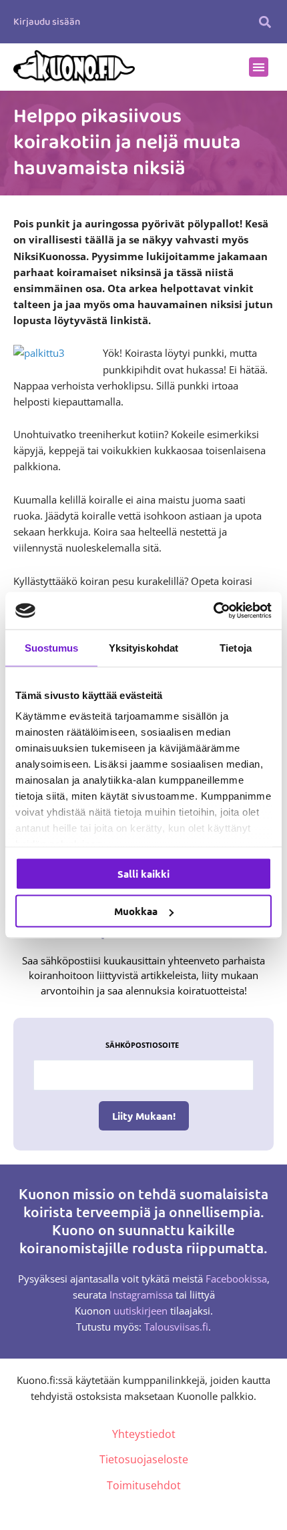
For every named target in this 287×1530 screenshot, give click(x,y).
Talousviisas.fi (176, 1326)
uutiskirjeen (140, 1310)
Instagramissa (141, 1294)
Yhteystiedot (144, 1434)
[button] (265, 22)
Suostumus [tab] (52, 647)
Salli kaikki (143, 873)
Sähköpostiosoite (142, 1045)
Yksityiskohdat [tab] (143, 647)
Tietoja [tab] (236, 647)
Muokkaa (136, 911)
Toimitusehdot (144, 1485)
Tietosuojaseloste (143, 1459)
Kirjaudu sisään (46, 22)
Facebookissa (236, 1278)
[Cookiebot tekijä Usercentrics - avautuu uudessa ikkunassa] (213, 611)
